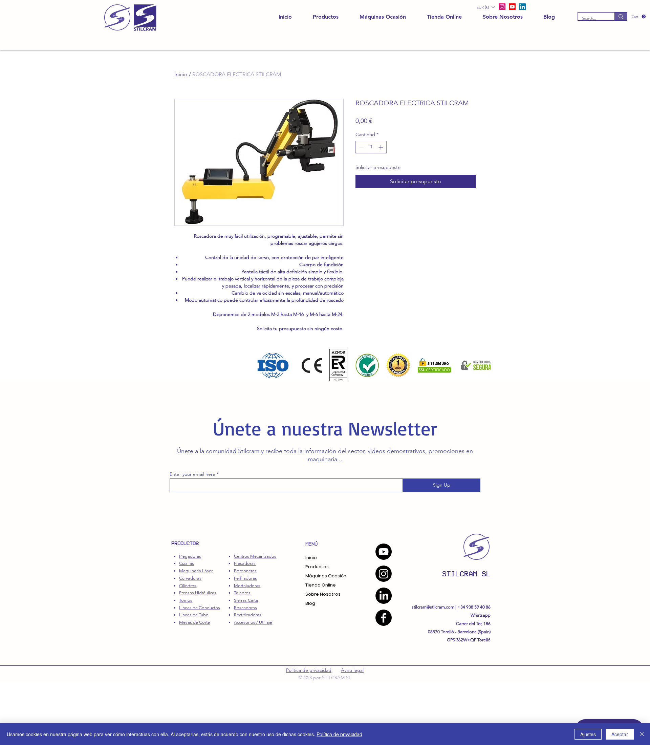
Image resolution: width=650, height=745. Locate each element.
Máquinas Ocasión (325, 576)
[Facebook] (383, 618)
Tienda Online (320, 585)
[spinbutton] (371, 147)
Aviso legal (352, 670)
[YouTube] (383, 552)
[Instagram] (383, 574)
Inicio (181, 74)
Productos (317, 566)
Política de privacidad (308, 670)
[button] (639, 17)
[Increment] (381, 147)
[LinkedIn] (522, 6)
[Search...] (620, 16)
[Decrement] (360, 147)
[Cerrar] (642, 734)
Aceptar (619, 734)
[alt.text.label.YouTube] (512, 6)
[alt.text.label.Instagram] (502, 6)
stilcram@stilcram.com (433, 607)
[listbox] (485, 7)
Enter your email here (192, 474)
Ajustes (588, 734)
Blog (310, 603)
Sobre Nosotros (323, 594)
